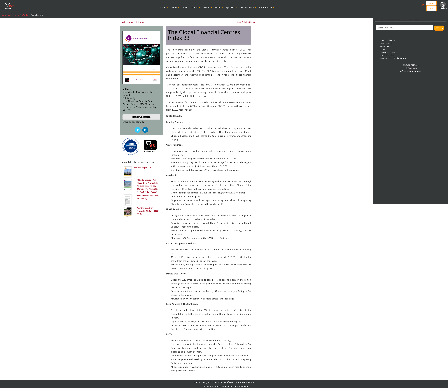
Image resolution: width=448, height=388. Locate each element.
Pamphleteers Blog (387, 52)
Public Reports (386, 43)
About (163, 7)
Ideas (185, 7)
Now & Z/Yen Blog (387, 55)
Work (174, 7)
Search (438, 28)
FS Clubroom (247, 7)
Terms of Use (226, 382)
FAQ (196, 382)
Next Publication (244, 22)
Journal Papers (385, 46)
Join (431, 8)
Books (382, 49)
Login (431, 3)
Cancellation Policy (244, 382)
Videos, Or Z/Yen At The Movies (393, 58)
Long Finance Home (10, 15)
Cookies (213, 382)
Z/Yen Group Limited (210, 386)
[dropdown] (168, 7)
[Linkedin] (145, 130)
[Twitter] (138, 130)
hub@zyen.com (411, 68)
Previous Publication (134, 22)
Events (194, 7)
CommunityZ (265, 7)
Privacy (204, 382)
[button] (141, 117)
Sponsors (231, 7)
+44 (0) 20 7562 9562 (411, 65)
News (218, 7)
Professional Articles (388, 40)
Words (206, 7)
